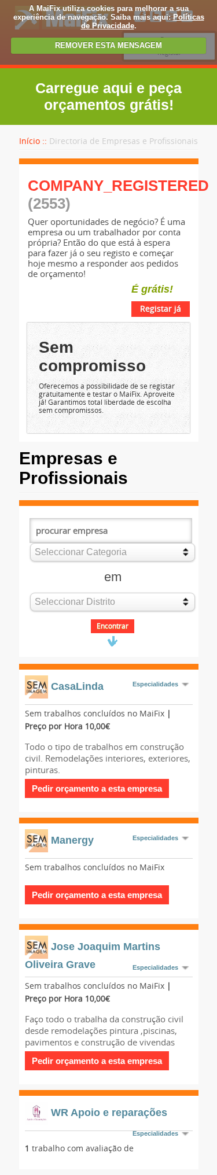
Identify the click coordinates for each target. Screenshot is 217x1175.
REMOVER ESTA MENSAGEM (108, 45)
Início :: (33, 141)
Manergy (72, 839)
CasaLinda (77, 686)
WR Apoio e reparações (109, 1112)
